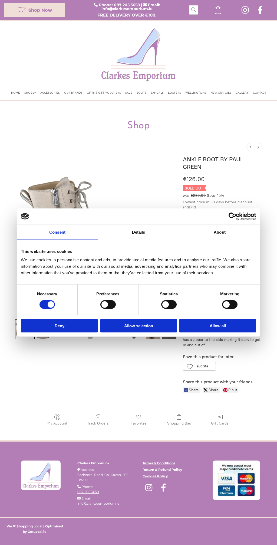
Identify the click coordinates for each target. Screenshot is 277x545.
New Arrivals (220, 93)
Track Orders (98, 423)
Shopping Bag (179, 423)
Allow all (218, 326)
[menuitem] (250, 147)
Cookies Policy (155, 476)
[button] (34, 10)
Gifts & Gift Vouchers (104, 93)
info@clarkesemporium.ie (127, 8)
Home (15, 93)
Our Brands (73, 93)
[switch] (108, 304)
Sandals (157, 93)
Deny (59, 326)
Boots (141, 93)
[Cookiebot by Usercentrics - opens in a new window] (232, 216)
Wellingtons (195, 93)
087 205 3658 (127, 4)
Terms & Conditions (159, 463)
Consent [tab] (57, 232)
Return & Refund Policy (162, 470)
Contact (259, 93)
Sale (128, 93)
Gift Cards (220, 423)
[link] (30, 92)
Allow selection (138, 326)
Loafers (174, 93)
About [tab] (220, 232)
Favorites (139, 423)
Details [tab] (138, 232)
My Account (57, 423)
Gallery (242, 93)
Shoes (29, 93)
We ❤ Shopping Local (24, 526)
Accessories (50, 93)
